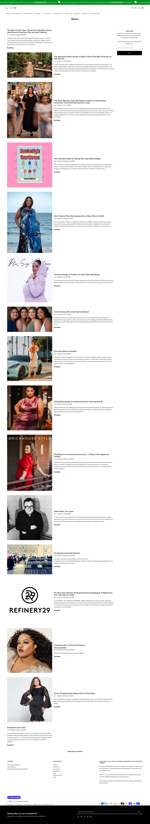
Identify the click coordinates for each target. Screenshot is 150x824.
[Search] (133, 7)
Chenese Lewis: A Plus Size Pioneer (69, 645)
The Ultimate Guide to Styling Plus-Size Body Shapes (77, 159)
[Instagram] (87, 817)
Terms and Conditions (13, 765)
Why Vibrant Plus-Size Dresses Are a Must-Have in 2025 (79, 216)
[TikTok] (90, 817)
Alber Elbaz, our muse (63, 511)
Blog (54, 773)
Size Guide (56, 771)
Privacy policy (18, 804)
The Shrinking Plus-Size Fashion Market (71, 312)
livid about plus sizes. (16, 727)
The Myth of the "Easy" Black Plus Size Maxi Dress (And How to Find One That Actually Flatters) (29, 31)
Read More (10, 48)
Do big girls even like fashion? (67, 553)
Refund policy (10, 804)
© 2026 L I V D (11, 801)
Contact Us (56, 769)
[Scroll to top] (146, 819)
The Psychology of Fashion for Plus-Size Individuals (77, 275)
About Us (56, 767)
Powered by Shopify (23, 801)
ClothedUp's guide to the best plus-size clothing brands (78, 402)
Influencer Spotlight (60, 647)
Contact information (47, 804)
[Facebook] (78, 817)
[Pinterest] (84, 817)
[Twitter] (81, 817)
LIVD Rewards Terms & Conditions (17, 769)
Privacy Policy (11, 767)
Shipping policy (37, 804)
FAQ (54, 777)
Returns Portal (57, 775)
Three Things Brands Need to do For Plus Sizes (74, 693)
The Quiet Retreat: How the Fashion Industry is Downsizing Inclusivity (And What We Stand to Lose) (80, 102)
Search (55, 765)
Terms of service (28, 804)
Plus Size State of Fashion (65, 351)
